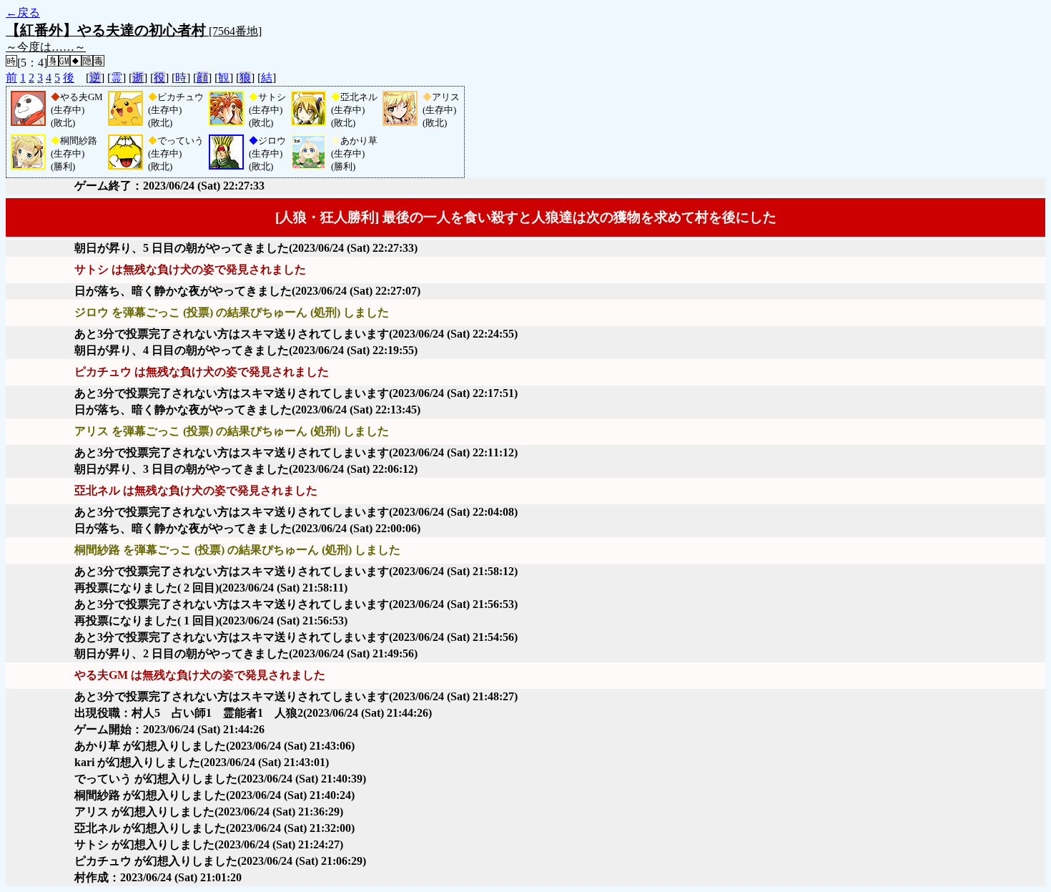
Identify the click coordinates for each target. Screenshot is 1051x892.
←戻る (23, 12)
